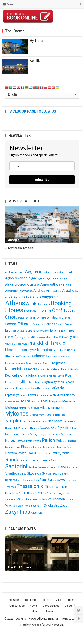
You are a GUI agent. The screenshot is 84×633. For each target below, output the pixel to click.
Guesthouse (17, 605)
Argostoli (18, 297)
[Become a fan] (78, 619)
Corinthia (70, 311)
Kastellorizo (44, 369)
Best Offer (13, 599)
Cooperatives (51, 605)
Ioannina (44, 349)
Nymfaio (34, 428)
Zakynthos (17, 512)
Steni (36, 480)
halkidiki (39, 343)
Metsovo (33, 407)
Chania (44, 310)
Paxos (37, 440)
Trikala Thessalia (28, 493)
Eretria (10, 330)
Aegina (31, 271)
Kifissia (33, 375)
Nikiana (9, 428)
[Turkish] (54, 87)
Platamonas (48, 447)
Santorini (16, 466)
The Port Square (19, 567)
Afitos (42, 272)
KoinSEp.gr (51, 618)
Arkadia (28, 297)
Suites (70, 599)
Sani (53, 460)
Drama (66, 317)
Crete (10, 317)
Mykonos (17, 413)
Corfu (58, 310)
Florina (9, 337)
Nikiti (17, 428)
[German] (26, 87)
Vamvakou (10, 499)
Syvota (61, 479)
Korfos (60, 376)
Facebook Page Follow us (32, 111)
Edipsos (24, 323)
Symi (43, 480)
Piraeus (26, 447)
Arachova (70, 290)
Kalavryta (66, 356)
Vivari (35, 499)
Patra (29, 440)
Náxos (45, 427)
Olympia (63, 428)
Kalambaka (54, 356)
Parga (42, 434)
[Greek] (30, 87)
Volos (43, 499)
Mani (25, 401)
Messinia (68, 401)
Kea (8, 376)
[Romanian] (42, 87)
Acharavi (19, 272)
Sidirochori (52, 467)
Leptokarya (12, 395)
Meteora (11, 407)
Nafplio (13, 420)
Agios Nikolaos (16, 278)
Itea (75, 350)
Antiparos (53, 290)
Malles (16, 401)
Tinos (49, 486)
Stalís (19, 480)
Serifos (32, 467)
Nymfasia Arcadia (20, 248)
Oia (54, 427)
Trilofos (42, 493)
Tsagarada (63, 493)
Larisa (27, 388)
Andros (39, 290)
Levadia (33, 395)
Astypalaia (50, 297)
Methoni (23, 408)
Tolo (56, 487)
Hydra (32, 350)
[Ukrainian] (57, 87)
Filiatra (70, 330)
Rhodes (13, 460)
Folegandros (24, 336)
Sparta (65, 473)
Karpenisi (13, 369)
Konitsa (52, 376)
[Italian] (34, 87)
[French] (23, 87)
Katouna (65, 369)
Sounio (57, 473)
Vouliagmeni (56, 499)
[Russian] (46, 87)
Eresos (68, 324)
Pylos (47, 453)
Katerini (55, 369)
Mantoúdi (35, 401)
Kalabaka (25, 356)
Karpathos (58, 363)
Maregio (13, 240)
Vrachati (11, 505)
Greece (17, 343)
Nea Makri (54, 421)
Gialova (54, 337)
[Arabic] (11, 87)
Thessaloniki (30, 486)
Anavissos (26, 290)
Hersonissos (16, 350)
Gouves (9, 343)
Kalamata (39, 356)
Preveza (39, 453)
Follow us (61, 16)
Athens (15, 303)
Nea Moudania (71, 421)
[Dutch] (15, 87)
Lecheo (45, 388)
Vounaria (71, 499)
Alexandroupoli (15, 284)
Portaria (11, 453)
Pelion (48, 440)
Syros (51, 479)
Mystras (34, 414)
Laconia (70, 382)
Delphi (32, 317)
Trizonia (51, 493)
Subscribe (42, 180)
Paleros (25, 434)
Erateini (60, 324)
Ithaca (9, 356)
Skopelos (34, 473)
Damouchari (22, 317)
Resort (50, 611)
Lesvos (23, 395)
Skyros (47, 473)
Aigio (48, 278)
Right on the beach (32, 460)
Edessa (11, 324)
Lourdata (43, 395)
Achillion (36, 61)
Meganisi (55, 401)
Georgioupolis (43, 337)
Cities (68, 605)
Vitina (20, 499)
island (68, 350)
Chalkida (30, 311)
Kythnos (59, 382)
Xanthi (40, 505)
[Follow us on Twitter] (78, 610)
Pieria (17, 447)
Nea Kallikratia (39, 421)
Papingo (34, 434)
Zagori (64, 505)
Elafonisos (37, 324)
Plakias (37, 447)
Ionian (56, 350)
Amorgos (12, 291)
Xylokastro (51, 505)
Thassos (71, 480)
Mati (44, 401)
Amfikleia (66, 284)
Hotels (46, 599)
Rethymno (60, 453)
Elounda (49, 324)
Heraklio (57, 343)
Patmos (20, 440)
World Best (30, 505)
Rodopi (46, 460)
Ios (61, 350)
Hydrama (36, 41)
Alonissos (33, 284)
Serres (42, 467)
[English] (19, 87)
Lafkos (8, 388)
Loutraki (54, 395)
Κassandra (36, 512)
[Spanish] (50, 87)
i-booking (20, 618)
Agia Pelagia (52, 272)
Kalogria (9, 363)
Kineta (44, 375)
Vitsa (28, 499)
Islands (35, 611)
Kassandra (29, 369)
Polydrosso (60, 447)
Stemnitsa (28, 480)
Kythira (48, 382)
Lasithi (35, 388)
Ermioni (32, 330)
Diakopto (41, 317)
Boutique (30, 599)
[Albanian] (7, 87)
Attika (32, 303)
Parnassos (53, 434)
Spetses (10, 479)
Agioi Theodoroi (67, 272)
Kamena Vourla (34, 363)
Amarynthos (50, 284)
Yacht (33, 605)
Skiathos (12, 473)
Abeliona (9, 272)
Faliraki (61, 330)
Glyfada (72, 337)
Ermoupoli (42, 330)
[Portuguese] (38, 87)
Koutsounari (11, 382)
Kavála (74, 369)
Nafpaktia (60, 414)
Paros (10, 440)
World (21, 505)
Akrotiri (55, 278)
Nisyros (25, 428)
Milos (43, 408)
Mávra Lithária (46, 414)
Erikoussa (22, 330)
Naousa (26, 421)
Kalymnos (20, 363)
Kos (68, 375)
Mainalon (65, 395)
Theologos (10, 487)
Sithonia (73, 467)
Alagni (63, 278)
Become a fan (75, 16)
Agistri (32, 278)
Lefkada (57, 388)
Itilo (17, 356)
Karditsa (46, 363)
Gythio (25, 343)
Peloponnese (66, 441)
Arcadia (9, 297)
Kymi (31, 382)
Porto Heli (26, 453)
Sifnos (63, 467)
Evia (53, 330)
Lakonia (18, 388)
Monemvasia (56, 407)
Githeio (63, 337)
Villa (58, 599)
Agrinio (41, 278)
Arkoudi (37, 297)
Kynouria (39, 382)
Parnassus (66, 434)
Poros (69, 447)
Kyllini (23, 381)
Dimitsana (54, 318)
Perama (9, 447)
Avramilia (45, 304)
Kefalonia (19, 375)
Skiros (23, 473)
